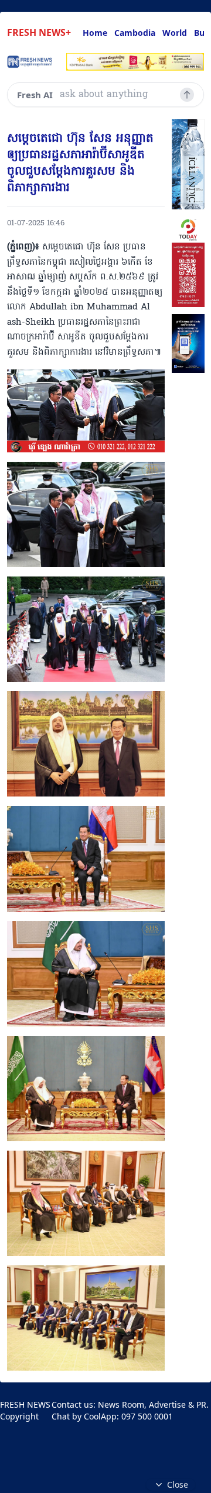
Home (95, 32)
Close (177, 1484)
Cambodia (134, 32)
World (174, 32)
